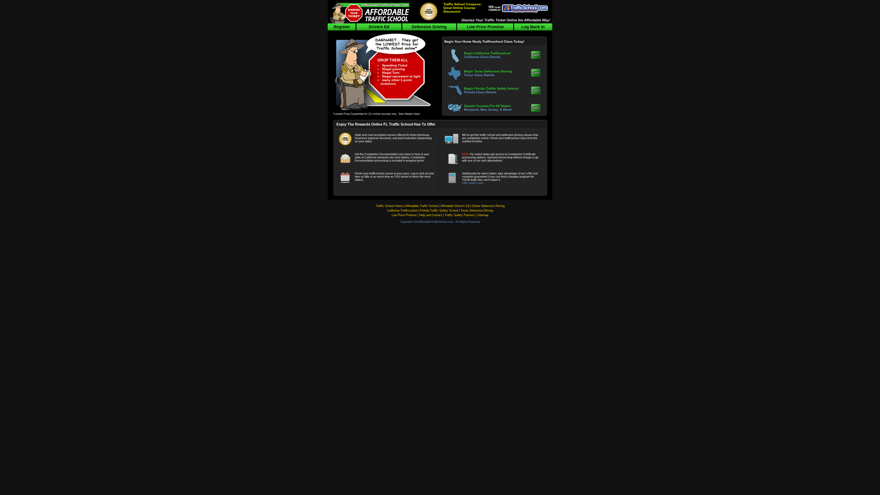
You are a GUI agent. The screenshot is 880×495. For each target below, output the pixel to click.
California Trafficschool (402, 210)
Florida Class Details (480, 92)
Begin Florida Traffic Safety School (491, 88)
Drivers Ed (379, 27)
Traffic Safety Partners (460, 215)
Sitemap (482, 215)
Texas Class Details (479, 75)
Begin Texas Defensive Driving (488, 71)
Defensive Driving (429, 27)
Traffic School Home (389, 206)
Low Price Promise (485, 27)
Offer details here (472, 183)
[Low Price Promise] (383, 116)
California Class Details (482, 57)
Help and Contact (430, 215)
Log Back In (533, 27)
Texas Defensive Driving (477, 210)
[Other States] (536, 111)
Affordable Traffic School (421, 206)
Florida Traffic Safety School (439, 210)
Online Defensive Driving (488, 206)
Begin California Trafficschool (487, 53)
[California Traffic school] (536, 57)
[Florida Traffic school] (536, 93)
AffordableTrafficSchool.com (435, 221)
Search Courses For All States (487, 106)
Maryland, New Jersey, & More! (488, 109)
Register (342, 27)
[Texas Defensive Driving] (536, 75)
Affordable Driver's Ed (454, 206)
